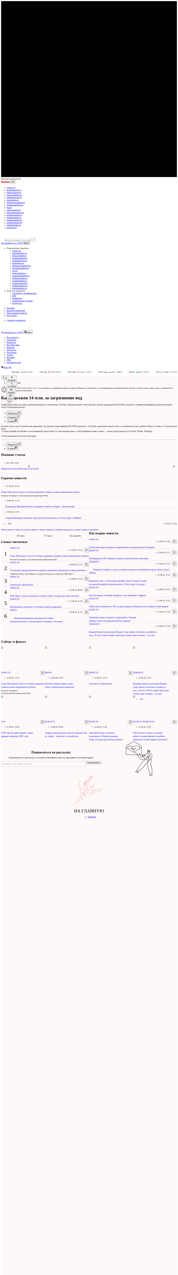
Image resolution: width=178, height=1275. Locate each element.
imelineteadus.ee (14, 225)
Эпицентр (11, 340)
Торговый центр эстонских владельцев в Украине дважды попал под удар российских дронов (106, 736)
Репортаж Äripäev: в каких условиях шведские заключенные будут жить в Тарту (131, 569)
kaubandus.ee (13, 200)
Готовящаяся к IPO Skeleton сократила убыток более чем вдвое (119, 558)
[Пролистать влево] (29, 466)
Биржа (13, 610)
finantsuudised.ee (14, 195)
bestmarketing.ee (14, 190)
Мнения (10, 347)
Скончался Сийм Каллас (21, 585)
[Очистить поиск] (33, 239)
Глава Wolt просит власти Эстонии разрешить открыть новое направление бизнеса (40, 492)
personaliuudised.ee (15, 212)
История (11, 357)
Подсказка (12, 352)
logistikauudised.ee (15, 205)
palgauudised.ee (14, 210)
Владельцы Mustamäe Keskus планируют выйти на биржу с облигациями (40, 506)
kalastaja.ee (12, 227)
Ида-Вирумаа (13, 345)
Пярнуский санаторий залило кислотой (20, 468)
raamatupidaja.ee (14, 217)
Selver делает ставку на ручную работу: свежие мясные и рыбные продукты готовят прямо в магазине (49, 529)
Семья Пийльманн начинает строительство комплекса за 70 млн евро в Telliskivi (43, 518)
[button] (12, 378)
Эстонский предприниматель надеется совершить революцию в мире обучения (48, 570)
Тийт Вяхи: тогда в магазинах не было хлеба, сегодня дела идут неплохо (44, 596)
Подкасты (11, 350)
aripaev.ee (11, 187)
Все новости (12, 337)
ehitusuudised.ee (14, 192)
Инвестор (11, 342)
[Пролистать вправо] (174, 466)
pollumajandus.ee (14, 215)
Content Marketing (143, 722)
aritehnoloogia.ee (14, 197)
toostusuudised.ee (14, 220)
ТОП (3, 722)
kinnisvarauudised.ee (16, 202)
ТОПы (10, 355)
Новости (14, 548)
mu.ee (9, 207)
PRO (9, 360)
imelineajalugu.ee (14, 222)
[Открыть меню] (12, 182)
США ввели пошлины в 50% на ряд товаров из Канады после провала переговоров (128, 606)
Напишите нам (14, 362)
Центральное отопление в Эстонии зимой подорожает (36, 607)
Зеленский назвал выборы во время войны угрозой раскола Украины (122, 547)
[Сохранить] (86, 550)
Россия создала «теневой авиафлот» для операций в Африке (117, 595)
